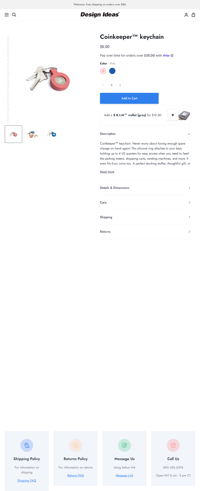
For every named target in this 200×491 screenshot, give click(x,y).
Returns (105, 231)
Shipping (106, 217)
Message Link (124, 475)
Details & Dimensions (114, 187)
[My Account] (184, 14)
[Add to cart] (173, 115)
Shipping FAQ (26, 480)
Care (103, 202)
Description (108, 133)
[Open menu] (4, 15)
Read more (107, 171)
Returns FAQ (75, 475)
